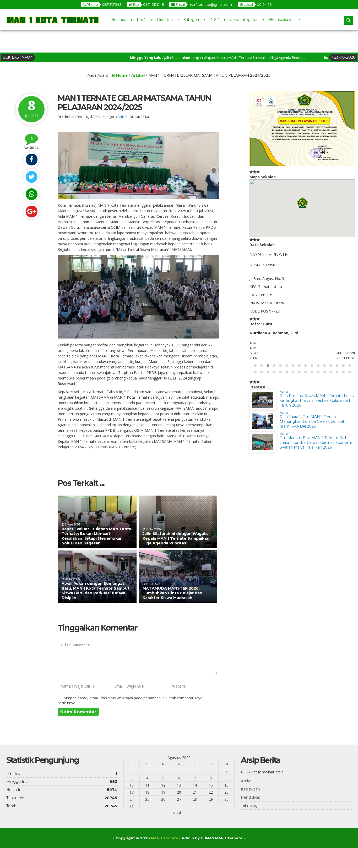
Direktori (165, 19)
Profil (142, 19)
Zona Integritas (244, 19)
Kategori (191, 19)
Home (121, 75)
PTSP (214, 19)
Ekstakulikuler (281, 19)
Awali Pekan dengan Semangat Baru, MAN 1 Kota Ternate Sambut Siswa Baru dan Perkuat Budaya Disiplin (95, 590)
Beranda (118, 19)
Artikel (138, 75)
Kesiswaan (250, 789)
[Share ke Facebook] (31, 160)
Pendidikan (251, 797)
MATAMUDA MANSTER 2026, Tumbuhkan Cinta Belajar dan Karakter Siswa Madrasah (172, 593)
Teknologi (249, 805)
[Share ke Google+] (31, 212)
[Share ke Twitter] (31, 177)
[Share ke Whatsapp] (31, 194)
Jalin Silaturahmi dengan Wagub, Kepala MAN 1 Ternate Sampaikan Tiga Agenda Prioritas (176, 538)
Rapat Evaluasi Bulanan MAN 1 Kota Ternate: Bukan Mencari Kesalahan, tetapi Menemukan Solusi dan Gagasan (96, 536)
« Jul (177, 812)
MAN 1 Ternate (164, 838)
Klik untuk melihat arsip (264, 771)
